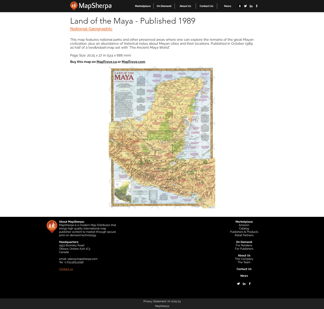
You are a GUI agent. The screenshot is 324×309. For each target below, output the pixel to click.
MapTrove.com (133, 62)
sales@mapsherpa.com (83, 259)
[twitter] (245, 6)
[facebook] (257, 6)
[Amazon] (240, 6)
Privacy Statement (154, 301)
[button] (142, 6)
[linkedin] (251, 6)
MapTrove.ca (107, 62)
